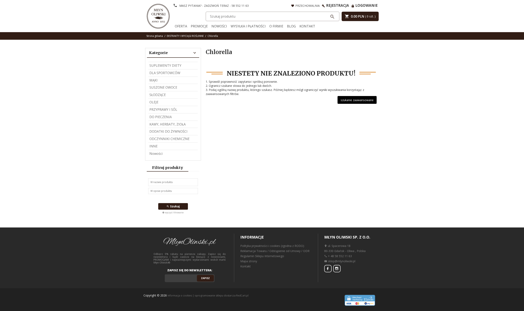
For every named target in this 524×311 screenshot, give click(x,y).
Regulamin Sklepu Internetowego (262, 256)
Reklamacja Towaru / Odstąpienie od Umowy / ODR (274, 251)
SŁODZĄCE (157, 95)
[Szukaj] (332, 16)
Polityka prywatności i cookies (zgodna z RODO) (272, 246)
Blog (291, 26)
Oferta (181, 26)
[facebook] (328, 268)
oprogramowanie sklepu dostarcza (215, 295)
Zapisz (205, 278)
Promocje (199, 26)
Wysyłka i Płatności (248, 26)
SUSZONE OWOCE (163, 87)
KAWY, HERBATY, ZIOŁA (167, 124)
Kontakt (307, 26)
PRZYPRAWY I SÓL (163, 109)
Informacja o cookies (180, 295)
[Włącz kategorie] (194, 53)
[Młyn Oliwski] (158, 16)
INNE (153, 146)
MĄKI (153, 80)
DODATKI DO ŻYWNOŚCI (168, 131)
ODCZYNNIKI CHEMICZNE (169, 139)
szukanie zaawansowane (357, 100)
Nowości (219, 26)
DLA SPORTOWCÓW (164, 73)
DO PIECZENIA (160, 117)
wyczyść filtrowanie (174, 212)
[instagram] (337, 268)
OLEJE (153, 102)
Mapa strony (248, 261)
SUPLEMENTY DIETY (165, 65)
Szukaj (174, 206)
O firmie (276, 26)
